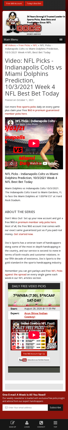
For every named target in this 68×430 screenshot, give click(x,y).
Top (55, 427)
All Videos (10, 45)
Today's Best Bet (34, 3)
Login (27, 427)
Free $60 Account (14, 3)
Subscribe (55, 407)
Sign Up (12, 427)
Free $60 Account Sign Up (34, 353)
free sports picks (26, 106)
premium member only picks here (37, 222)
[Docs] (24, 22)
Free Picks (24, 45)
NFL (35, 45)
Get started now (23, 234)
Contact (41, 427)
